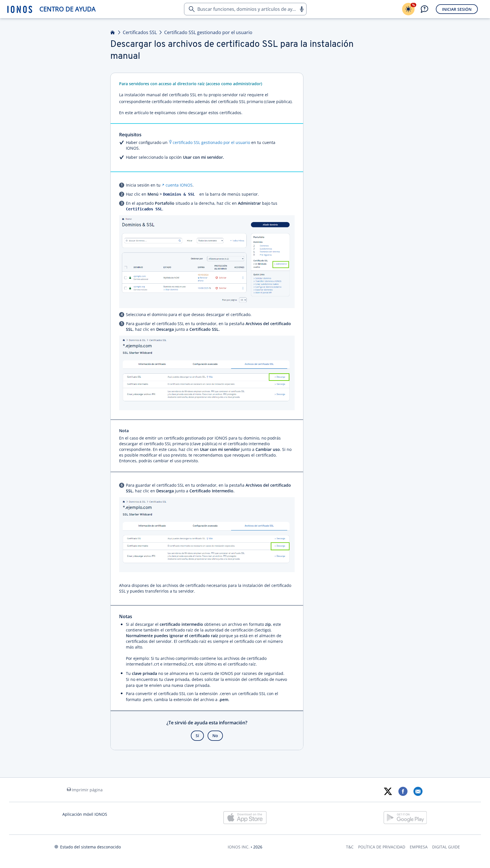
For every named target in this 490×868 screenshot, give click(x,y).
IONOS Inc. (239, 847)
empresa (419, 847)
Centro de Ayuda (67, 9)
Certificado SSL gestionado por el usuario (208, 32)
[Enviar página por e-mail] (418, 791)
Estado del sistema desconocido (90, 847)
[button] (301, 9)
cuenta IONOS (179, 185)
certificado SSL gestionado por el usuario (211, 142)
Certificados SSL (140, 32)
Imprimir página (87, 789)
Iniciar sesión (457, 9)
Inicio (112, 32)
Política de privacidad (381, 847)
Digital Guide (446, 847)
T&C (350, 847)
